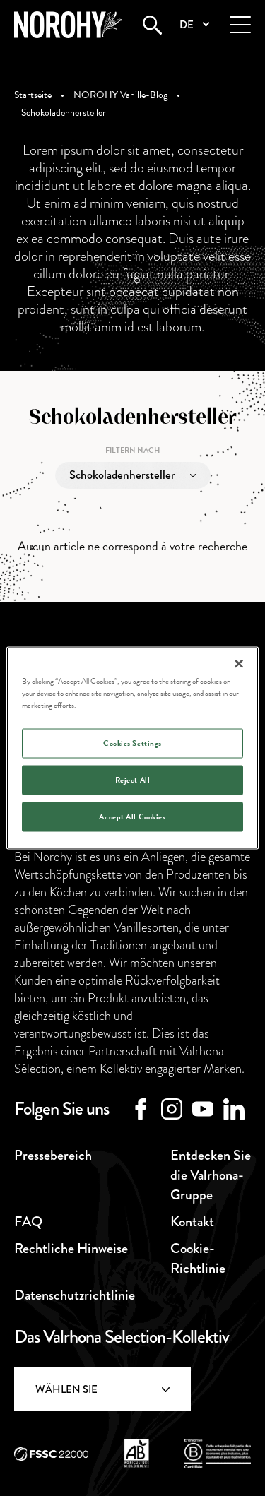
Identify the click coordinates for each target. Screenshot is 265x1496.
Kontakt (132, 1448)
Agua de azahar (104, 543)
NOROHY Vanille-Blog (120, 95)
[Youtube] (202, 1109)
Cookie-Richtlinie (197, 1258)
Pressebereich (53, 1155)
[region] (132, 748)
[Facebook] (140, 1109)
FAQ (28, 1221)
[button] (194, 25)
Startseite (33, 95)
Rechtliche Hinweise (71, 1248)
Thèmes (87, 516)
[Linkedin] (234, 1109)
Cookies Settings (132, 743)
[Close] (238, 663)
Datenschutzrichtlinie (74, 1295)
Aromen (88, 569)
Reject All (133, 780)
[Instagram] (171, 1109)
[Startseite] (68, 24)
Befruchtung (99, 596)
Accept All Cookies (132, 817)
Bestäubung (97, 623)
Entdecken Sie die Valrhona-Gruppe (210, 1175)
